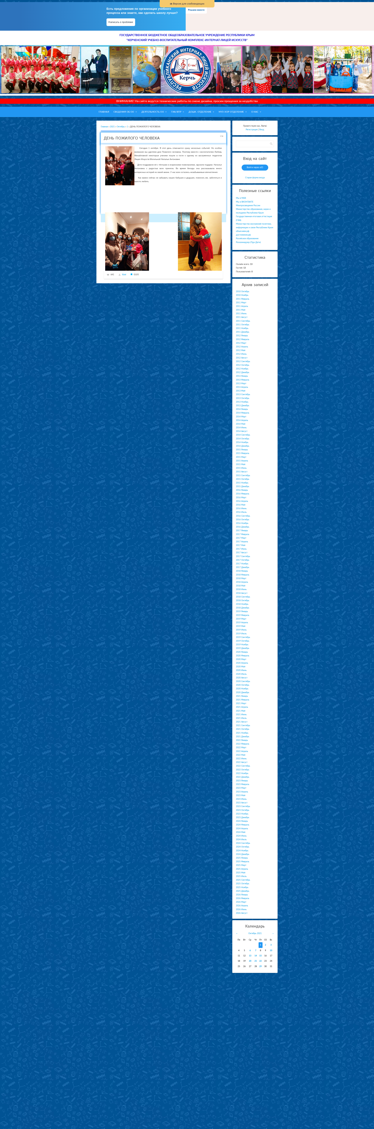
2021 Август (241, 722)
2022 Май (240, 755)
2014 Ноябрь (242, 442)
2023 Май (240, 795)
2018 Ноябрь (242, 604)
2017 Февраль (242, 534)
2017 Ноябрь (242, 564)
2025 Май (240, 873)
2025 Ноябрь (242, 887)
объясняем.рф (242, 231)
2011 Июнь (241, 314)
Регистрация (252, 130)
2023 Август (241, 803)
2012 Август (241, 358)
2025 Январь (242, 858)
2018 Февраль (242, 575)
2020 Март (241, 659)
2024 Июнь (241, 836)
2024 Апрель (242, 829)
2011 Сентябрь (243, 321)
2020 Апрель (242, 663)
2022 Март (241, 748)
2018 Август (241, 593)
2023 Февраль (242, 784)
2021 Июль (241, 718)
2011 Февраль (242, 299)
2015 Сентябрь (243, 476)
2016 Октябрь (242, 520)
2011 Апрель (242, 306)
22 (260, 961)
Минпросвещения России (248, 206)
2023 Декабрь (242, 818)
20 (250, 961)
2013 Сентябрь (243, 395)
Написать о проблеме (121, 22)
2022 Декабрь (242, 777)
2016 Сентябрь (243, 516)
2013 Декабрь (242, 406)
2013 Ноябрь (242, 402)
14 (255, 956)
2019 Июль (241, 634)
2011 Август (241, 317)
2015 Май (240, 464)
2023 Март (241, 788)
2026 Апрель (242, 906)
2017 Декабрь (242, 567)
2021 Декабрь (242, 737)
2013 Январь (242, 376)
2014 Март (241, 417)
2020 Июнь (241, 670)
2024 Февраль (242, 825)
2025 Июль (241, 876)
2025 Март (241, 865)
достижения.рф (243, 235)
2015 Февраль (242, 453)
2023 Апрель (242, 792)
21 (255, 961)
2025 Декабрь (242, 891)
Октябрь (121, 127)
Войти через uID (255, 167)
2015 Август (241, 472)
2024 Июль (241, 840)
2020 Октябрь (242, 685)
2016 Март (241, 498)
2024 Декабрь (242, 854)
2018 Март (241, 578)
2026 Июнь (241, 910)
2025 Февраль (242, 862)
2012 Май (240, 350)
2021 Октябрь (242, 729)
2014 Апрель (242, 420)
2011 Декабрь (242, 332)
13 (250, 956)
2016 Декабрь (242, 527)
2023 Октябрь (242, 810)
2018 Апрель (242, 582)
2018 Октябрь (242, 601)
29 (260, 966)
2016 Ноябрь (242, 523)
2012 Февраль (242, 339)
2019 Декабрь (242, 648)
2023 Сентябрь (243, 806)
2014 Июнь (241, 428)
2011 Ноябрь (242, 328)
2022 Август (241, 762)
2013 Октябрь (242, 398)
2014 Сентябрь (243, 435)
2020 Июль (241, 674)
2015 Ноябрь (242, 483)
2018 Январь (242, 571)
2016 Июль (241, 512)
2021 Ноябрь (242, 733)
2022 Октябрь (242, 770)
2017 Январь (242, 531)
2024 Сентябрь (243, 843)
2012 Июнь (241, 354)
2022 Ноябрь (242, 773)
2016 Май (240, 505)
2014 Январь (242, 409)
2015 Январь (242, 450)
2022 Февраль (242, 744)
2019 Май (240, 626)
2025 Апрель (242, 869)
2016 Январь (242, 490)
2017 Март (241, 538)
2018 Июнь (241, 589)
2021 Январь (242, 696)
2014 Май (240, 424)
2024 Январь (242, 821)
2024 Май (240, 832)
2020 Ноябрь (242, 689)
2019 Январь (242, 611)
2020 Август (241, 678)
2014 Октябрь (242, 439)
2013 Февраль (242, 380)
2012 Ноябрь (242, 369)
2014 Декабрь (242, 446)
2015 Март (241, 457)
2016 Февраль (242, 494)
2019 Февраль (242, 615)
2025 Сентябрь (243, 880)
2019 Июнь (241, 630)
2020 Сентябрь (243, 681)
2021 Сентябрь (243, 726)
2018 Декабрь (242, 608)
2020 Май (240, 667)
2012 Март (241, 343)
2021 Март (241, 703)
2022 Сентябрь (243, 766)
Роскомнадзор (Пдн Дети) (248, 242)
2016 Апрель (242, 501)
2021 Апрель (242, 707)
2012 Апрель (242, 347)
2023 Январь (242, 781)
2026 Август (241, 913)
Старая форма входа (255, 178)
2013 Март (241, 384)
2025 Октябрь (242, 884)
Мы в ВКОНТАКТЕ (244, 202)
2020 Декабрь (242, 693)
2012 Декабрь (242, 372)
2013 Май (240, 391)
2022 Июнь (241, 759)
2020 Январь (242, 652)
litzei (124, 275)
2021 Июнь (241, 715)
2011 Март (241, 303)
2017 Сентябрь (243, 556)
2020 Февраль (242, 656)
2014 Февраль (242, 413)
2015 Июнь (241, 468)
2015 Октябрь (242, 479)
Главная (104, 127)
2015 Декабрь (242, 487)
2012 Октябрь (242, 365)
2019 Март (241, 619)
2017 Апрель (242, 542)
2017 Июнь (241, 549)
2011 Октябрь (242, 325)
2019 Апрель (242, 623)
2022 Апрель (242, 751)
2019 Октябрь (242, 641)
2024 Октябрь (242, 847)
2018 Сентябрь (243, 597)
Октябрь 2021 (255, 933)
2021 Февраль (242, 700)
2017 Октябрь (242, 560)
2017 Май (240, 545)
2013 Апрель (242, 387)
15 (260, 956)
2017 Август (241, 553)
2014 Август (241, 431)
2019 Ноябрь (242, 645)
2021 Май (240, 711)
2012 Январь (242, 336)
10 (271, 951)
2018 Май (240, 586)
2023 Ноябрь (242, 814)
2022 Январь (242, 740)
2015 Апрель (242, 461)
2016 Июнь (241, 509)
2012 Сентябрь (243, 362)
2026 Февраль (242, 898)
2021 (112, 127)
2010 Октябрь (242, 292)
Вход (261, 130)
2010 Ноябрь (242, 295)
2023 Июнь (241, 799)
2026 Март (241, 902)
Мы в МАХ (241, 198)
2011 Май (240, 310)
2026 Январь (242, 895)
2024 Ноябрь (242, 851)
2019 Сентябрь (243, 637)
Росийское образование (247, 239)
